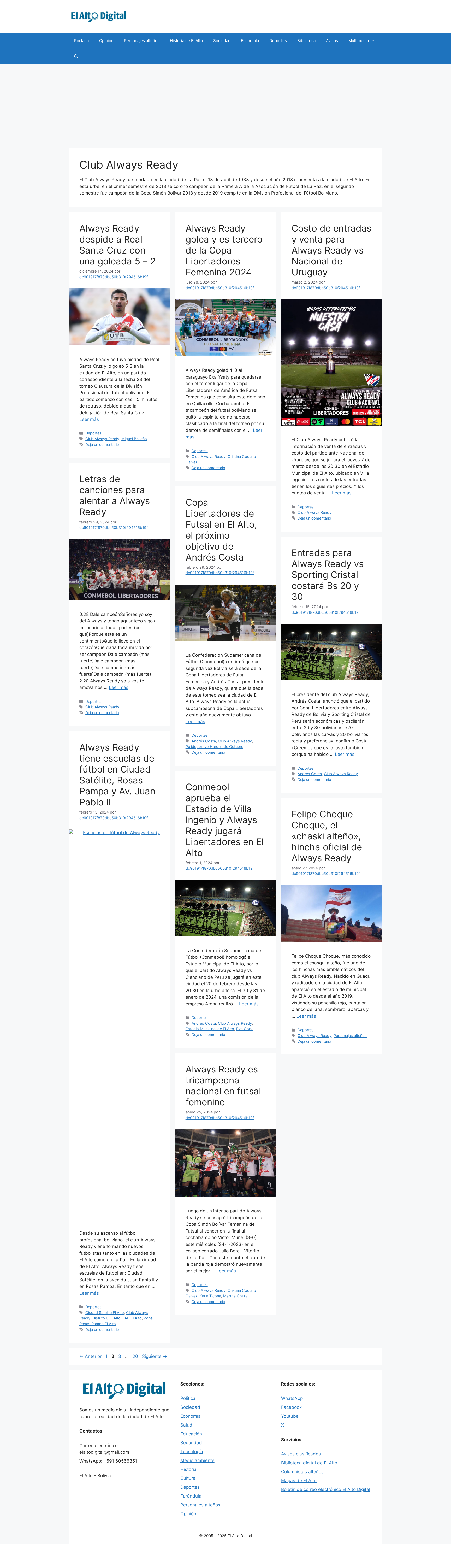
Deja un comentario (102, 444)
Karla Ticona (210, 1296)
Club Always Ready (102, 439)
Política (187, 1398)
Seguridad (191, 1442)
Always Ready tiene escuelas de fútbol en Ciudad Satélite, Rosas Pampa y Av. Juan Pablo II (117, 775)
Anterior (90, 1356)
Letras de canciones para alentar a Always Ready (114, 495)
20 (135, 1356)
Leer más (89, 419)
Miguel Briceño (134, 439)
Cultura (187, 1478)
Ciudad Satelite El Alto (104, 1312)
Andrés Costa (204, 741)
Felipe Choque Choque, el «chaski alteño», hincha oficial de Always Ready (327, 836)
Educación (191, 1433)
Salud (186, 1425)
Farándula (190, 1496)
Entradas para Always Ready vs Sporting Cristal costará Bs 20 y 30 (328, 574)
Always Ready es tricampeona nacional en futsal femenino (223, 1085)
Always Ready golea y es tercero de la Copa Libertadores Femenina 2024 (224, 250)
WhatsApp (292, 1398)
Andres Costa (310, 773)
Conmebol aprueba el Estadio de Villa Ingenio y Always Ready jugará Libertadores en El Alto (225, 819)
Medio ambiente (197, 1460)
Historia (188, 1469)
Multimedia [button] (358, 40)
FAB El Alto (132, 1318)
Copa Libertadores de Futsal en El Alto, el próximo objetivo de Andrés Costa (221, 530)
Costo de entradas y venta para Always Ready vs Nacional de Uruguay (331, 250)
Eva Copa (244, 1029)
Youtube (290, 1416)
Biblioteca (306, 40)
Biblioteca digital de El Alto (309, 1462)
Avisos (332, 40)
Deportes (278, 40)
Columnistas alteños (302, 1471)
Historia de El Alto (186, 40)
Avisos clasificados (301, 1454)
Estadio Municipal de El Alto (210, 1029)
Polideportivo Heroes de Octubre (214, 746)
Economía (250, 40)
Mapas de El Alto (299, 1480)
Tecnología (191, 1451)
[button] (76, 56)
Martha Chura (235, 1296)
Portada (81, 40)
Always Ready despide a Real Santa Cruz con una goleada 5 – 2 (117, 245)
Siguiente (154, 1356)
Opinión (106, 40)
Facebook (291, 1407)
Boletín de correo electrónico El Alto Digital (325, 1489)
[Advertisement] (225, 103)
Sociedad (221, 40)
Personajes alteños (141, 40)
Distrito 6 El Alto (106, 1318)
